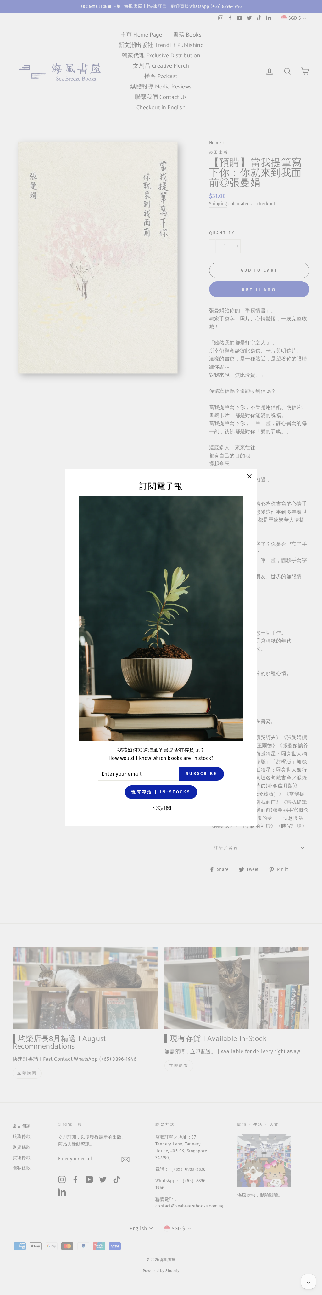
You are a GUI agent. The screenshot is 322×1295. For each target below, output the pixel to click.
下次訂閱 (161, 808)
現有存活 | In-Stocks (161, 791)
